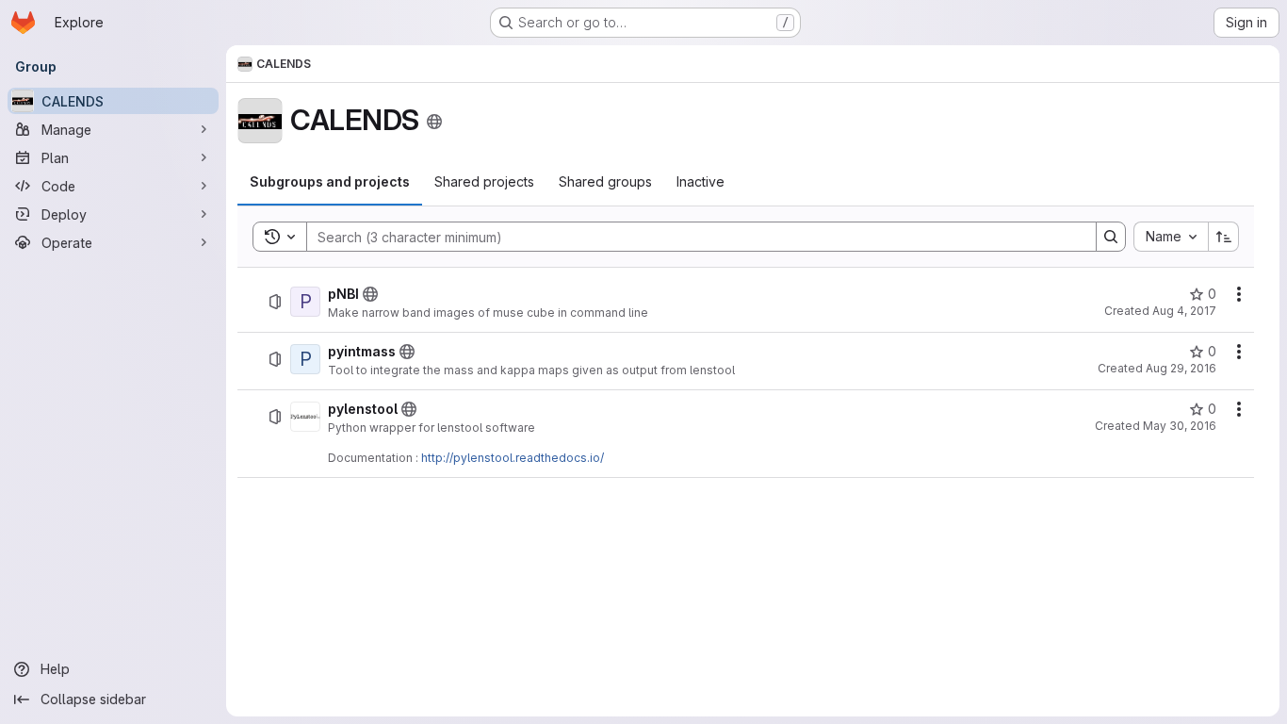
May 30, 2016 (1179, 426)
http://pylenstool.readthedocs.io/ (512, 458)
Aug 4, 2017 (1184, 311)
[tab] (329, 182)
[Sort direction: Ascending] (1224, 237)
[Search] (1111, 237)
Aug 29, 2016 (1181, 368)
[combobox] (1170, 237)
